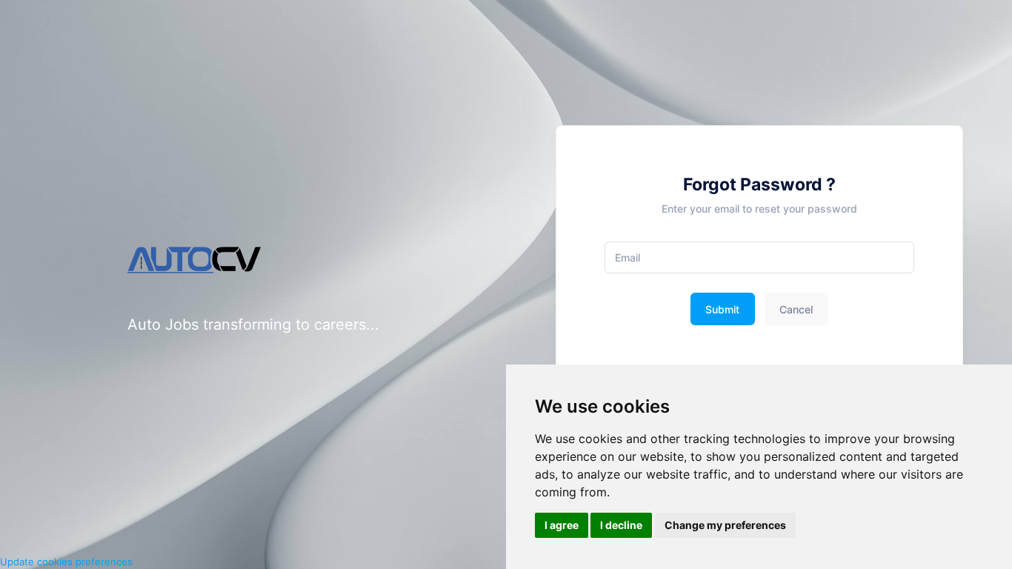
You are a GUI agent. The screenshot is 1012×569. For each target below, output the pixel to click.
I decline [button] (621, 525)
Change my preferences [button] (725, 525)
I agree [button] (562, 525)
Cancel (796, 309)
